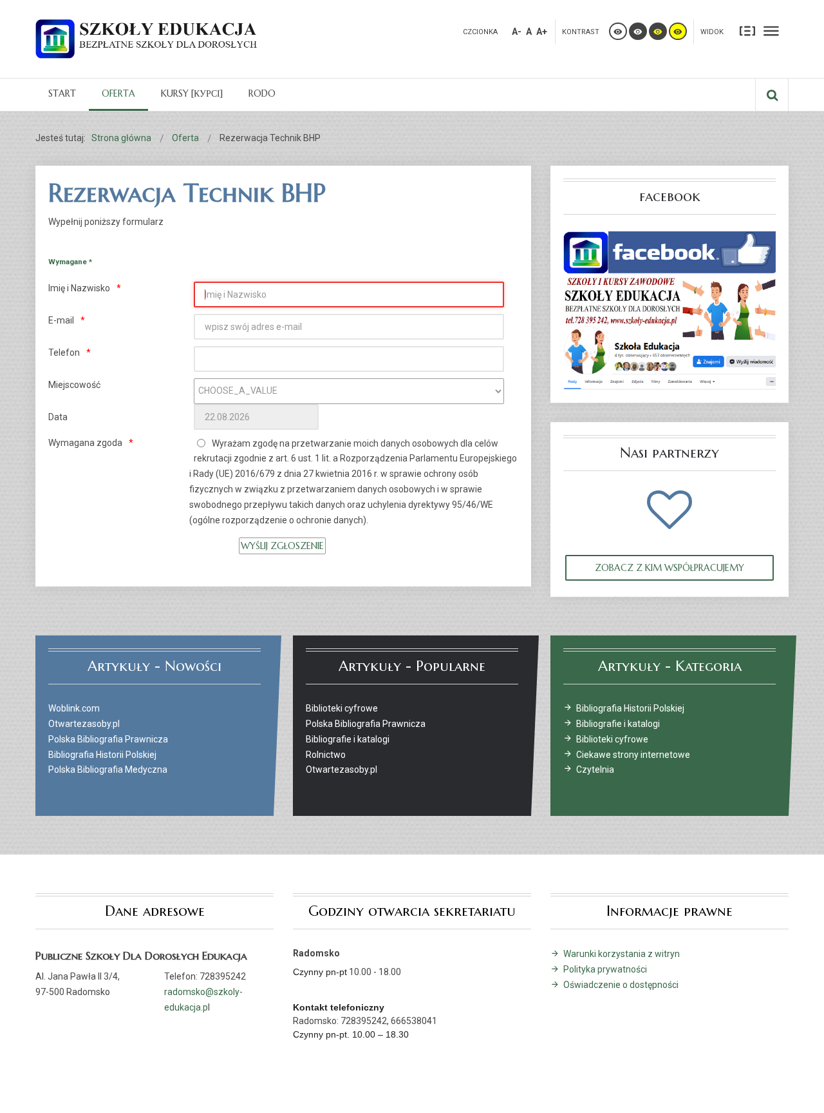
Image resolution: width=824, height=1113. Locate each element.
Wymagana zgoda (85, 443)
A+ (541, 31)
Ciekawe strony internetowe (633, 755)
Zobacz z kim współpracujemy (669, 568)
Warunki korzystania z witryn (621, 954)
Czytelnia (595, 769)
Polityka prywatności (605, 969)
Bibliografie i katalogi (618, 724)
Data (58, 417)
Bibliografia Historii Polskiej (630, 708)
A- (516, 31)
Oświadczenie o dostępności (621, 985)
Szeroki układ (771, 30)
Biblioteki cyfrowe (612, 739)
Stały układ (747, 30)
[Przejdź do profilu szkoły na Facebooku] (669, 310)
